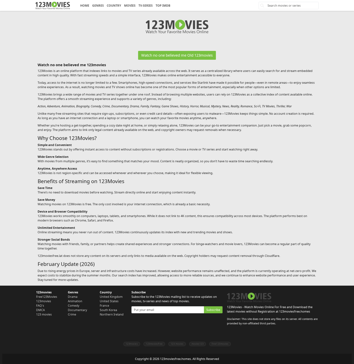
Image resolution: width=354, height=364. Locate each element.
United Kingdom (111, 297)
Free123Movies (46, 297)
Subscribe (213, 310)
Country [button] (114, 6)
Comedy (73, 306)
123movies (43, 301)
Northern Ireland (112, 314)
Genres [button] (98, 6)
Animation (75, 301)
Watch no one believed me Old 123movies (177, 55)
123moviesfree (154, 343)
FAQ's (40, 306)
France (104, 306)
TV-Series (145, 6)
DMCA (40, 310)
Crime (72, 314)
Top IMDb (163, 6)
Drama (72, 297)
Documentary (77, 310)
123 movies (44, 314)
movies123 (198, 343)
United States (109, 301)
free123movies (220, 343)
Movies (130, 6)
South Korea (108, 310)
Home (84, 6)
